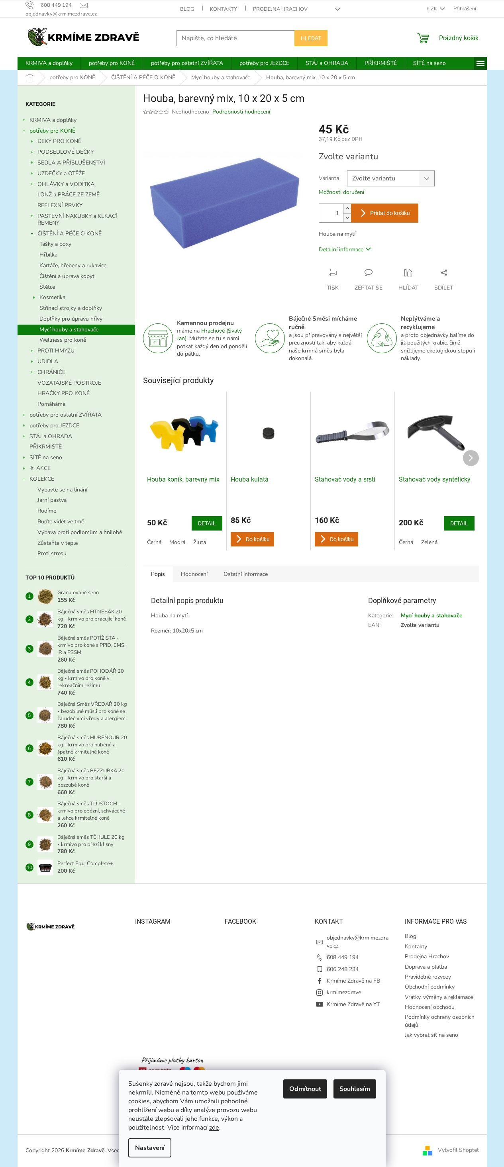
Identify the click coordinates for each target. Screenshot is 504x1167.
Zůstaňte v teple (57, 543)
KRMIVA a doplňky (52, 120)
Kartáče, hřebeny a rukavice (72, 265)
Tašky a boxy (55, 244)
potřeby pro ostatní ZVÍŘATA (65, 415)
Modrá (177, 542)
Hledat (311, 38)
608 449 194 (343, 957)
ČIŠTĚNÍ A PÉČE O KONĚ (69, 233)
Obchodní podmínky (430, 987)
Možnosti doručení (341, 192)
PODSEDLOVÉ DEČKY (65, 152)
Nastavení (150, 1148)
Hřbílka (48, 254)
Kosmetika (52, 297)
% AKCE (40, 468)
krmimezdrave (344, 992)
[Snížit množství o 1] (347, 217)
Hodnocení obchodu (430, 1007)
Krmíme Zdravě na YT (353, 1004)
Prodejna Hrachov (280, 9)
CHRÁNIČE (51, 372)
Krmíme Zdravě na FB (353, 981)
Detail (207, 523)
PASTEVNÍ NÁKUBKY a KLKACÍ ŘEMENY (77, 219)
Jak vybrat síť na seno (431, 1035)
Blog (187, 9)
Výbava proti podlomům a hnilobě (79, 532)
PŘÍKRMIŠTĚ (45, 446)
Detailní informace (341, 249)
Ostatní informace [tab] (246, 574)
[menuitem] (49, 63)
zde (214, 1127)
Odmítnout (305, 1089)
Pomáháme (51, 404)
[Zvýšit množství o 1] (347, 208)
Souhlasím (354, 1089)
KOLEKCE (41, 479)
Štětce (47, 287)
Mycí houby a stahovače (68, 329)
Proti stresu (52, 553)
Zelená (429, 542)
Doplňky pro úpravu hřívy (70, 319)
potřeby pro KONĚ (52, 131)
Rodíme (46, 511)
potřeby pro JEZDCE (54, 425)
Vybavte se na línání (62, 489)
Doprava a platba (426, 967)
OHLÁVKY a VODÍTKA (65, 184)
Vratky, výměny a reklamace (439, 997)
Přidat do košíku (390, 213)
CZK (432, 8)
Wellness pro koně (62, 340)
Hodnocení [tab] (194, 574)
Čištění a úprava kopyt (66, 276)
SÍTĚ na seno (45, 457)
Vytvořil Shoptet (458, 1150)
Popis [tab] (158, 574)
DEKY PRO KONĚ (59, 141)
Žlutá (199, 542)
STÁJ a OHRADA (50, 436)
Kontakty (223, 9)
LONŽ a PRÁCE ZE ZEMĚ (68, 194)
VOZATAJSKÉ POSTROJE (69, 383)
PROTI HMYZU (56, 350)
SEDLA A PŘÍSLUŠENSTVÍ (71, 162)
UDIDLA (47, 361)
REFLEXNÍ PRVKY (59, 205)
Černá (154, 542)
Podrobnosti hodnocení (241, 112)
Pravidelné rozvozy (428, 977)
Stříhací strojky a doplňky (70, 308)
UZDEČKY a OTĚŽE (61, 173)
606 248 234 (343, 969)
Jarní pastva (52, 500)
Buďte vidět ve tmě (60, 521)
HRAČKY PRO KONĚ (63, 393)
